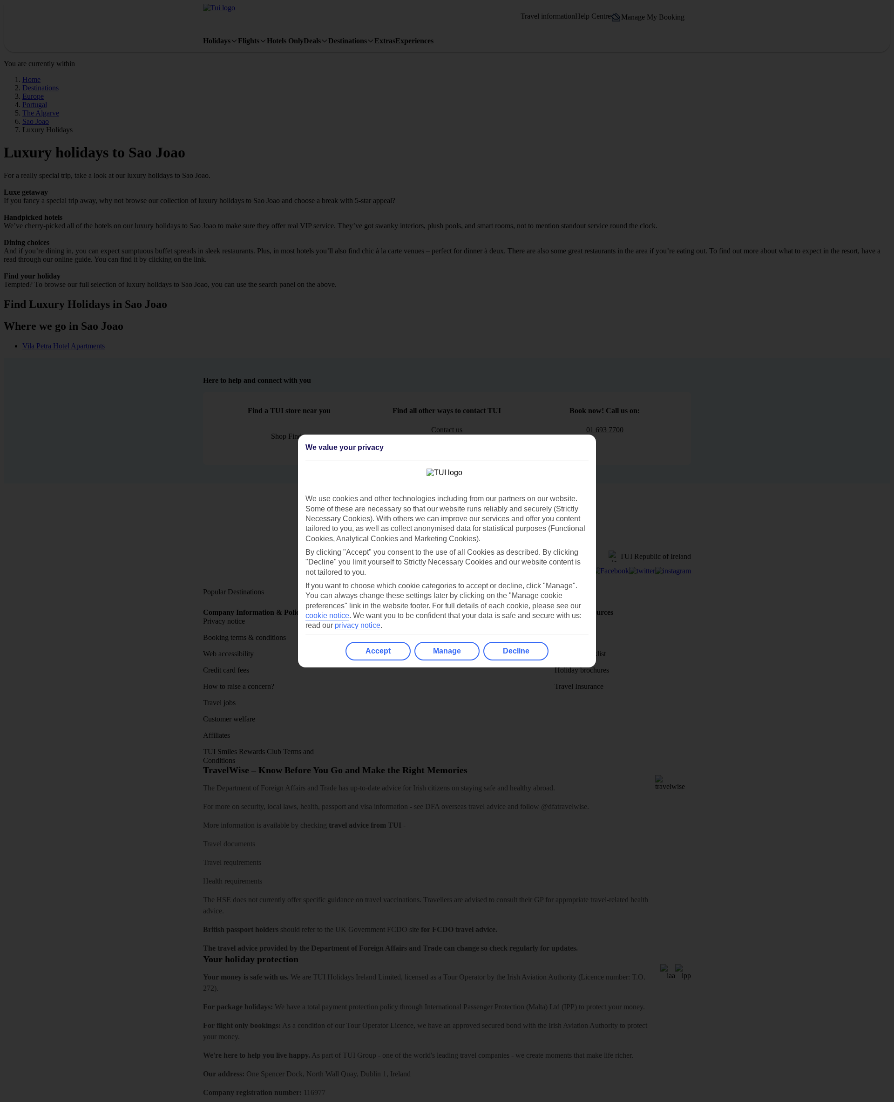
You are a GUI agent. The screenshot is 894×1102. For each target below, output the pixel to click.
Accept (378, 651)
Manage (447, 651)
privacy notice (357, 625)
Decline (516, 651)
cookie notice (327, 615)
